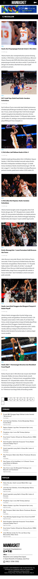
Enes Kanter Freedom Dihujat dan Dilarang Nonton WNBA (19, 437)
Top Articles (19, 572)
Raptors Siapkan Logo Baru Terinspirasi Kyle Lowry (18, 427)
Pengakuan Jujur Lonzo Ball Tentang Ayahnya (16, 432)
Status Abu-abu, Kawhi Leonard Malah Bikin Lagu (17, 483)
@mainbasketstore (16, 549)
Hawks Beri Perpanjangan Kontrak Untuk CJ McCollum (18, 49)
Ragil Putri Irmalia (7, 424)
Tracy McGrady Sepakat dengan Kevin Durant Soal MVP (19, 517)
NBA (2, 46)
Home (5, 572)
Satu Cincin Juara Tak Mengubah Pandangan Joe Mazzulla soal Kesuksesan (17, 469)
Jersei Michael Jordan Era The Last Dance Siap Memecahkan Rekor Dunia (16, 533)
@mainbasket (7, 549)
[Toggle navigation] (4, 2)
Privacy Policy (11, 572)
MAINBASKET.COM (17, 567)
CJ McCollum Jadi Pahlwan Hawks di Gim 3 (15, 152)
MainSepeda (26, 572)
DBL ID (32, 572)
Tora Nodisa (5, 418)
